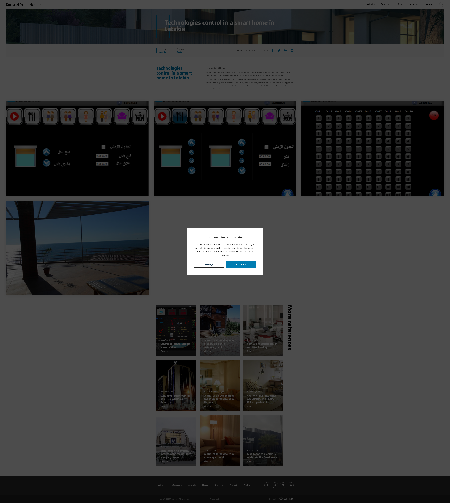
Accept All (241, 264)
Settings (209, 264)
